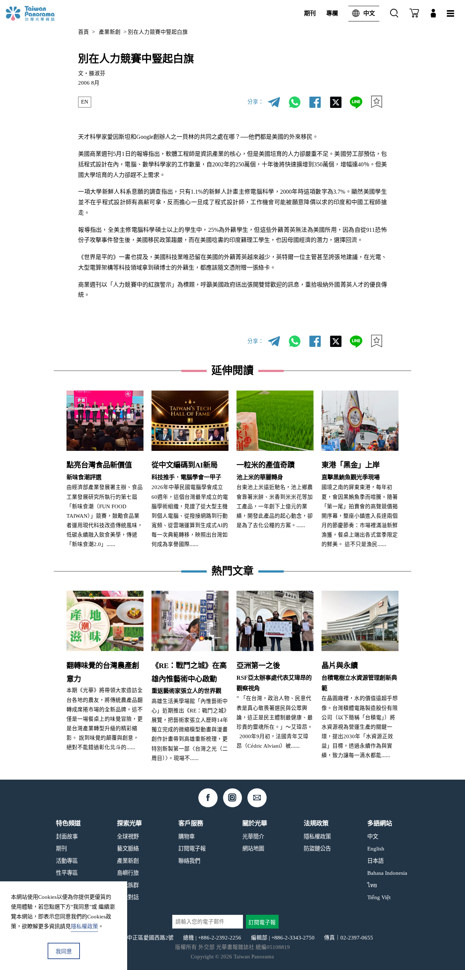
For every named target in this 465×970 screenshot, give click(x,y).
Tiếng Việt (379, 897)
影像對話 (128, 897)
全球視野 (128, 836)
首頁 (83, 32)
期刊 (310, 13)
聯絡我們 (189, 861)
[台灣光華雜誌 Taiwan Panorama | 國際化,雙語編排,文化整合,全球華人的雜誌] (41, 13)
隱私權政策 (317, 836)
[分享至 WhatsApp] (294, 101)
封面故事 (67, 836)
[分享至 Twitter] (335, 101)
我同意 (64, 951)
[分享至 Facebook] (314, 101)
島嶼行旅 (128, 873)
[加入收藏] (376, 101)
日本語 (375, 861)
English (375, 848)
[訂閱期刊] (414, 13)
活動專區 (67, 861)
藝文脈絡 (128, 848)
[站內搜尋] (394, 13)
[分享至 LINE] (355, 101)
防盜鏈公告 (317, 848)
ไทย (372, 885)
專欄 (332, 13)
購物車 (186, 836)
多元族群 (128, 885)
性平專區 (67, 873)
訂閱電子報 (192, 848)
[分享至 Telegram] (274, 101)
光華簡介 (253, 836)
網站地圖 (253, 848)
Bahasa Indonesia (387, 873)
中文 (369, 13)
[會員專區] (433, 13)
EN (84, 102)
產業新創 (110, 32)
